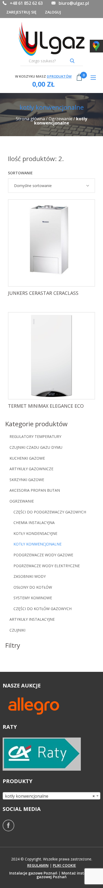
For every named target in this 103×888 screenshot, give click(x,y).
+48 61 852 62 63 (26, 3)
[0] (79, 81)
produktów (59, 76)
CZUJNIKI (17, 630)
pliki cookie (64, 865)
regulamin (38, 865)
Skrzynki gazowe (27, 479)
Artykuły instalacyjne (32, 619)
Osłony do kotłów (32, 587)
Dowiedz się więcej (53, 277)
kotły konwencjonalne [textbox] (50, 796)
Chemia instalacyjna (34, 522)
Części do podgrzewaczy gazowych (49, 511)
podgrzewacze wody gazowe (43, 554)
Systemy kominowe (32, 597)
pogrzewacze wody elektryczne (46, 565)
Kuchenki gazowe (27, 458)
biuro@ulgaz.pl (74, 3)
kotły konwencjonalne (37, 544)
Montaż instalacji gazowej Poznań (65, 875)
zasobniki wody (29, 576)
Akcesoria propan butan (35, 490)
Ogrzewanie (60, 119)
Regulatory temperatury (35, 436)
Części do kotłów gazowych (42, 608)
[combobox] (51, 796)
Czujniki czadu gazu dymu (36, 447)
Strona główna (30, 119)
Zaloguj (53, 12)
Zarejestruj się (21, 12)
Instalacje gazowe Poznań (33, 873)
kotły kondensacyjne (35, 533)
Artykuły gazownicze (31, 468)
